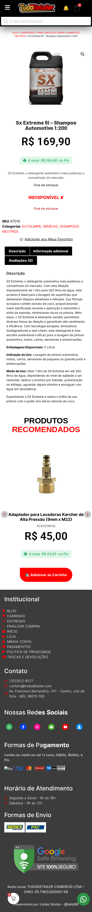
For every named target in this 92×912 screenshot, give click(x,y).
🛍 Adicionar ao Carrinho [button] (53, 575)
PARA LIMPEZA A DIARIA (50, 32)
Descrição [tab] (17, 251)
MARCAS (50, 226)
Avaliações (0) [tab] (21, 260)
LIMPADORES (28, 32)
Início (15, 32)
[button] (82, 54)
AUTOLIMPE (31, 226)
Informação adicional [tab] (50, 251)
